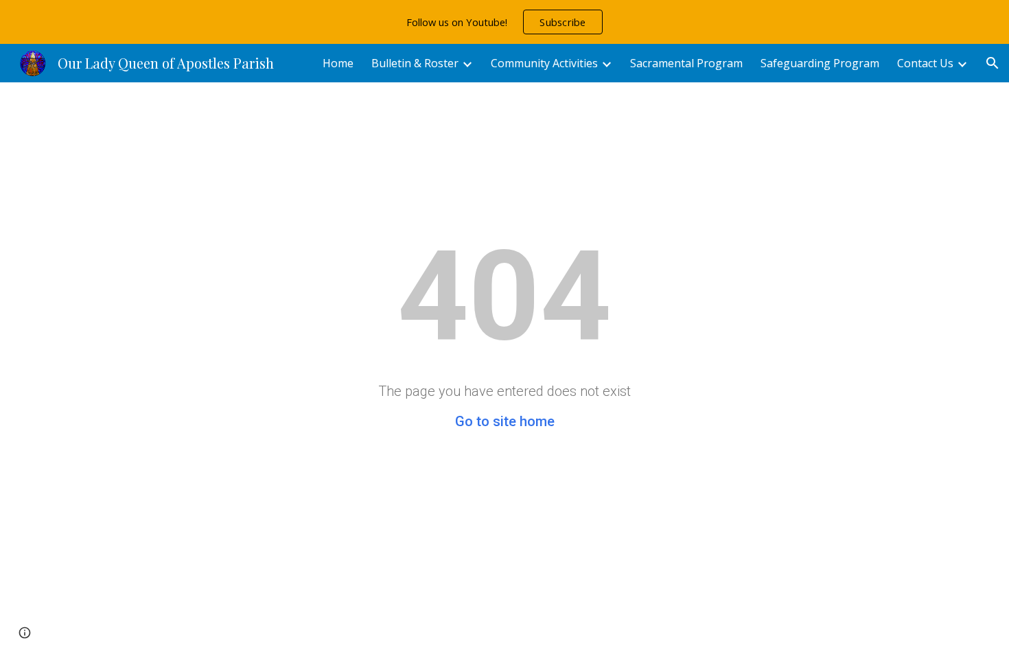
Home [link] (338, 63)
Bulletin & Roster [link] (415, 63)
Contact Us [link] (925, 63)
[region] (504, 22)
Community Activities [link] (544, 63)
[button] (992, 63)
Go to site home (505, 421)
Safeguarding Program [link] (820, 63)
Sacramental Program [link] (686, 63)
